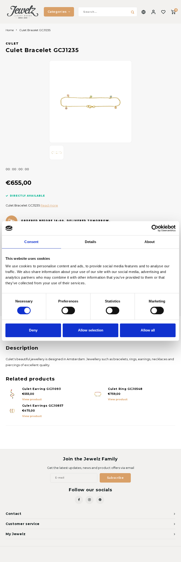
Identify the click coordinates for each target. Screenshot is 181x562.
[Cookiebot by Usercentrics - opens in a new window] (155, 228)
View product (32, 399)
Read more (49, 205)
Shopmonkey (113, 555)
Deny (33, 330)
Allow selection (90, 330)
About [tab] (149, 242)
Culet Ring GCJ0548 (125, 389)
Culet (12, 43)
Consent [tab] (31, 242)
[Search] (132, 12)
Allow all (148, 330)
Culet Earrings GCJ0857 (43, 405)
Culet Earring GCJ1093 (41, 389)
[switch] (68, 310)
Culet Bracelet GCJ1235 (34, 30)
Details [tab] (90, 242)
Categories (57, 11)
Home (10, 30)
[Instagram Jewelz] (89, 500)
